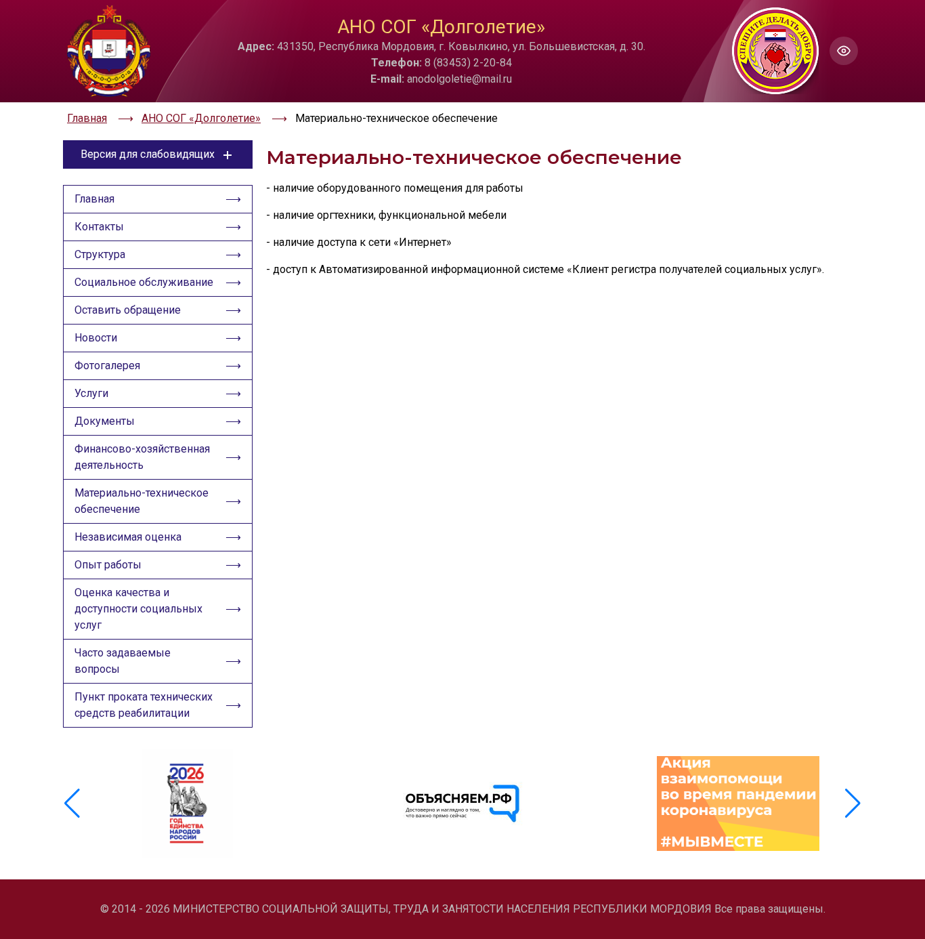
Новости (95, 337)
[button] (853, 803)
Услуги (91, 393)
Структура (99, 254)
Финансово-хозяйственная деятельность (142, 457)
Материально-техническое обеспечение (141, 501)
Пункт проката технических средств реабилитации (143, 704)
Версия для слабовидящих (148, 154)
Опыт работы (108, 564)
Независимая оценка (127, 536)
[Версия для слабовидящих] (844, 51)
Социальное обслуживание (143, 282)
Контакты (99, 226)
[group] (187, 803)
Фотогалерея (107, 365)
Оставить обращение (127, 310)
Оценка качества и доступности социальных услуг (138, 608)
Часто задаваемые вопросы (122, 660)
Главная (94, 198)
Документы (104, 421)
